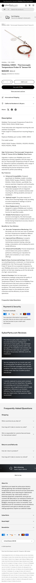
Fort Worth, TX (8, 567)
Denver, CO (15, 569)
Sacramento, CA (23, 575)
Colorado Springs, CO (14, 577)
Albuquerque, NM (6, 575)
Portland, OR (28, 571)
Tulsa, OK (30, 579)
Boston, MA (23, 571)
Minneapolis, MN (25, 579)
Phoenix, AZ (26, 563)
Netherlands (16, 561)
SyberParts (8, 546)
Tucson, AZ (12, 575)
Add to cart (24, 82)
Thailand (10, 559)
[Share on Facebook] (12, 109)
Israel (28, 561)
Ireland (29, 557)
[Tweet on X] (8, 109)
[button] (29, 5)
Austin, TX (22, 565)
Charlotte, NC (20, 567)
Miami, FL (14, 579)
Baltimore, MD (27, 573)
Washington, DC (11, 571)
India (23, 557)
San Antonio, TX (6, 565)
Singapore (17, 559)
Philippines (28, 559)
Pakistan (6, 559)
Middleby (4, 62)
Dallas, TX (18, 565)
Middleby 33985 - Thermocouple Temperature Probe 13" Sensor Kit (18, 25)
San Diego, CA (12, 565)
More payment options (18, 91)
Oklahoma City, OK (21, 569)
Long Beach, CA (9, 579)
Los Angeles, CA (10, 563)
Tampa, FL (10, 581)
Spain (21, 559)
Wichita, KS (14, 581)
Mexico (20, 557)
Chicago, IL (16, 563)
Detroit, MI (22, 573)
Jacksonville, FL (27, 565)
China (13, 557)
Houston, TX (21, 563)
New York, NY (4, 563)
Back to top (18, 475)
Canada (9, 557)
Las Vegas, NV (17, 571)
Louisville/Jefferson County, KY (8, 573)
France (13, 559)
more (20, 581)
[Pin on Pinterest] (15, 109)
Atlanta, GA (7, 577)
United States (30, 555)
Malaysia (24, 559)
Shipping (4, 73)
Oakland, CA (19, 579)
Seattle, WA (10, 569)
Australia (16, 557)
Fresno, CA (17, 575)
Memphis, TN (16, 573)
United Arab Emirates (9, 561)
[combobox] (18, 9)
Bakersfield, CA (5, 581)
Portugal (31, 561)
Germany (26, 557)
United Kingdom (5, 557)
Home (3, 24)
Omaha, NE (21, 577)
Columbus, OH (14, 567)
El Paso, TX (5, 571)
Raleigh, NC (26, 577)
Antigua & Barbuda (22, 561)
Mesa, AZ (28, 575)
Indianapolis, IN (26, 567)
